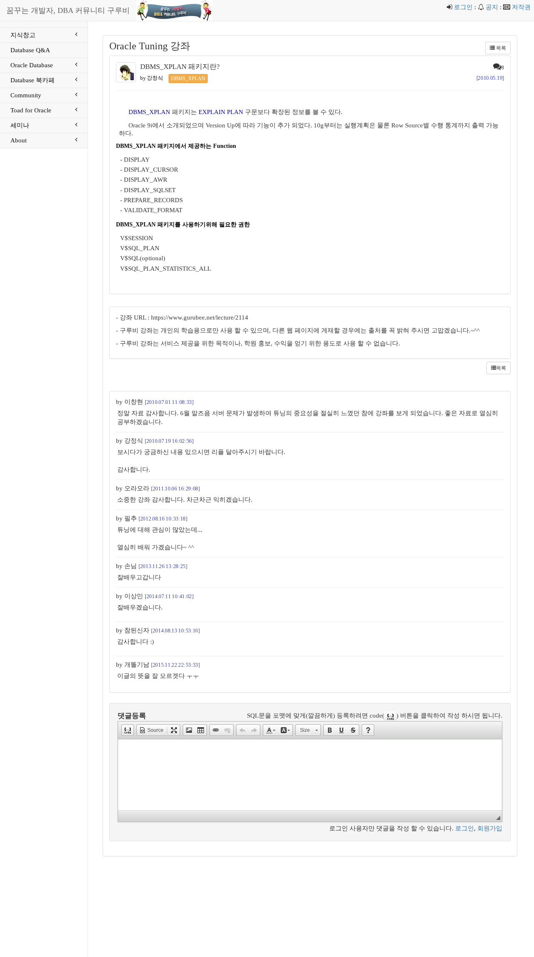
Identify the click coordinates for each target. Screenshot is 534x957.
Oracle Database (31, 65)
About (18, 140)
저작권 (521, 7)
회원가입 (489, 828)
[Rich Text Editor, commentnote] (310, 774)
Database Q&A (30, 50)
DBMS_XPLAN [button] (188, 78)
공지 (492, 7)
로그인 (463, 7)
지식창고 (22, 35)
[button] (128, 730)
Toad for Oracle (30, 110)
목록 (500, 48)
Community (25, 95)
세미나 (19, 125)
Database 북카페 (32, 80)
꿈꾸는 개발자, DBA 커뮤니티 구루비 (68, 10)
